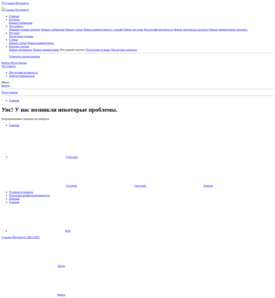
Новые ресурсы (133, 29)
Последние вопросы (124, 49)
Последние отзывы (21, 36)
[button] (107, 157)
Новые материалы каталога (191, 29)
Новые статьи (74, 29)
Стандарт (72, 157)
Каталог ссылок (19, 46)
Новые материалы (20, 49)
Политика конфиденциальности (29, 195)
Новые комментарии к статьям (103, 29)
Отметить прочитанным (24, 56)
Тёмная (208, 185)
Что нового (16, 26)
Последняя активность (158, 29)
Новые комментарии (40, 43)
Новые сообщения (20, 22)
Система (71, 185)
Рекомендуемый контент (24, 29)
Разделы (14, 19)
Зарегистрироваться (21, 75)
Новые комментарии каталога (228, 29)
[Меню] (2, 7)
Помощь (14, 198)
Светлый (140, 185)
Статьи (13, 39)
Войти (5, 85)
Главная (14, 16)
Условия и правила (21, 192)
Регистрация (9, 92)
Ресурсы (14, 33)
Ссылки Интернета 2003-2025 (20, 237)
